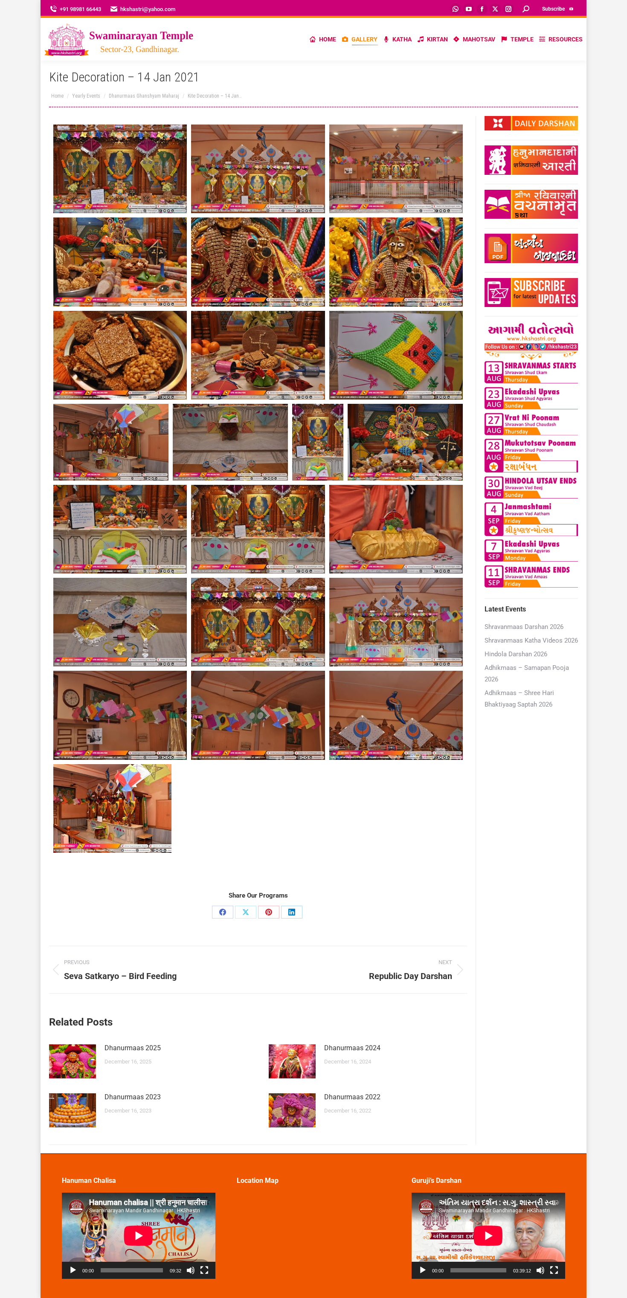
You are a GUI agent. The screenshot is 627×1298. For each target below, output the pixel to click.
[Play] (73, 1270)
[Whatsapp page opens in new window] (455, 8)
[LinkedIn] (291, 912)
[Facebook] (222, 912)
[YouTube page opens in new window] (468, 8)
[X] (245, 912)
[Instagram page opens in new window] (508, 8)
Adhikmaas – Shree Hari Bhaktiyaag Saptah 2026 (519, 698)
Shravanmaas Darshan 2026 (524, 627)
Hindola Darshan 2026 (516, 654)
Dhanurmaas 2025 (132, 1048)
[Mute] (190, 1270)
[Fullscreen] (204, 1270)
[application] (138, 1236)
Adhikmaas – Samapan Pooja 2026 (527, 673)
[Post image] (72, 1061)
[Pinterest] (268, 912)
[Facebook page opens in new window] (482, 8)
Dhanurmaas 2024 (352, 1048)
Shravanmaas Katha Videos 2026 (531, 640)
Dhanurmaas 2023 (132, 1097)
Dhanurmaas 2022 (352, 1097)
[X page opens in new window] (495, 8)
